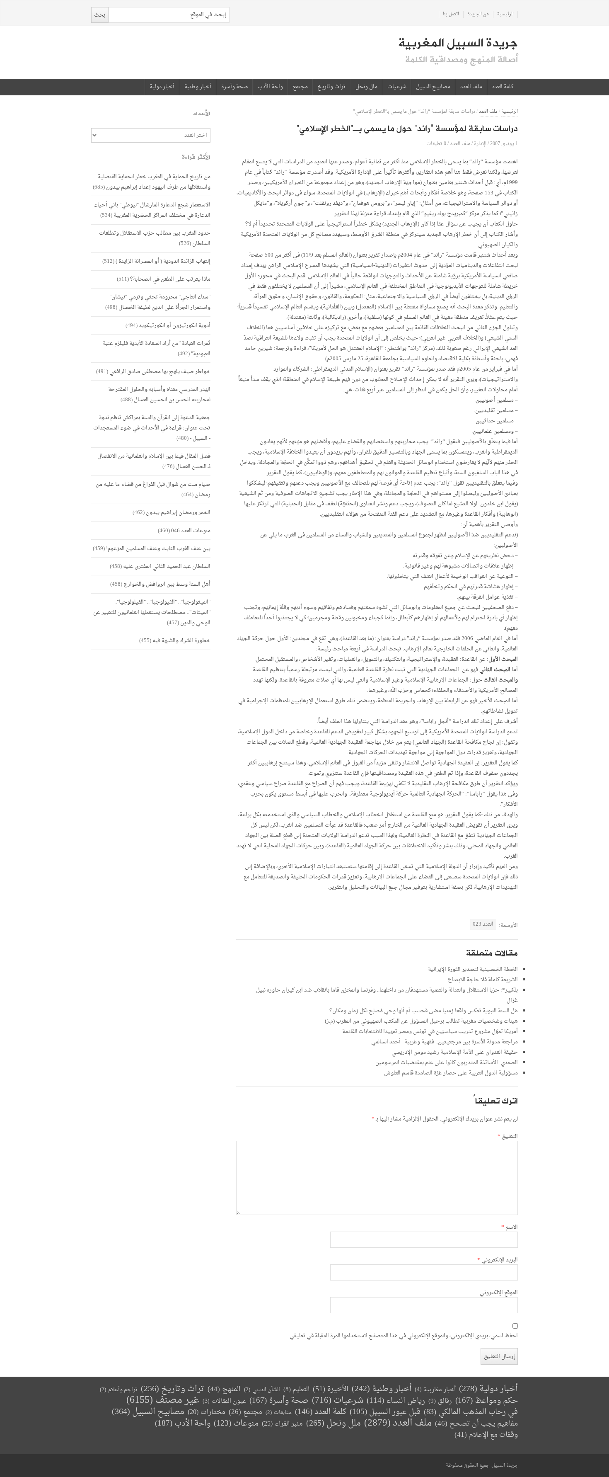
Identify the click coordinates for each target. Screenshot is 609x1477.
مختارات (206, 1412)
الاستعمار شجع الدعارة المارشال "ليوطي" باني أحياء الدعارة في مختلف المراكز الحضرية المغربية (152, 210)
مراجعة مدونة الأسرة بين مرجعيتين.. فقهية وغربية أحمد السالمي (444, 1042)
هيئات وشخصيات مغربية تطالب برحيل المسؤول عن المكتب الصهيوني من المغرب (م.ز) (421, 1021)
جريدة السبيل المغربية (458, 43)
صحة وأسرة (234, 87)
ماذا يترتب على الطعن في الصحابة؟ (170, 279)
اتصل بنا (451, 14)
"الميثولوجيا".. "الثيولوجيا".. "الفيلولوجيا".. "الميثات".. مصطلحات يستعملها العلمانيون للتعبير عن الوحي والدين (151, 612)
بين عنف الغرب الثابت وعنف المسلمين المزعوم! (158, 548)
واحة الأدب (270, 87)
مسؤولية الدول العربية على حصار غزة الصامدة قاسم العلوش (451, 1073)
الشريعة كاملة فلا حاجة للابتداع (483, 980)
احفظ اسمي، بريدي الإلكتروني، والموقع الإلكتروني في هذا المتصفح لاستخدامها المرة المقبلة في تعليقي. (403, 1336)
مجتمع (300, 87)
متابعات (279, 1412)
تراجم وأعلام (119, 1390)
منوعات (236, 1424)
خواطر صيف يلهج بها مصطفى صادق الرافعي (159, 371)
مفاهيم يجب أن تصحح (476, 1424)
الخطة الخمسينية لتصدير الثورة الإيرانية (473, 969)
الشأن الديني (262, 1390)
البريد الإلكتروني (497, 1260)
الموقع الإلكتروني (499, 1293)
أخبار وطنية (197, 87)
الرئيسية (505, 14)
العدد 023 (483, 924)
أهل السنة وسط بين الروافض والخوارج (166, 584)
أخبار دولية (162, 87)
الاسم (509, 1227)
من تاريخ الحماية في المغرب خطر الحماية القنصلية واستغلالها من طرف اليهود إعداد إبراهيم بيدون (154, 182)
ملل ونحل (366, 87)
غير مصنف (162, 1400)
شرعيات (396, 87)
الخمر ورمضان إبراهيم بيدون (178, 512)
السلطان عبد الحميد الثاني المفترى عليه (166, 566)
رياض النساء (396, 1401)
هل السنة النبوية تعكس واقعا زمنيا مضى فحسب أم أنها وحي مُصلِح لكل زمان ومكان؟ (423, 1011)
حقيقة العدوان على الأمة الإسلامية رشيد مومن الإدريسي (455, 1052)
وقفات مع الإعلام (486, 1435)
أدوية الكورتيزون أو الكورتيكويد (174, 325)
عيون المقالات (224, 1401)
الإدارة (480, 143)
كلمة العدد (502, 87)
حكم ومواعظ (486, 1401)
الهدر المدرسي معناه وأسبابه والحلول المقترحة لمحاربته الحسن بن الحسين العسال (159, 394)
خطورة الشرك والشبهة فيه (181, 640)
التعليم (296, 1390)
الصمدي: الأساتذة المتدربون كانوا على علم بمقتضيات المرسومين (446, 1062)
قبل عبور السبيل (385, 1412)
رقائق (440, 1401)
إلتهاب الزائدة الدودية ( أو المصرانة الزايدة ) (163, 261)
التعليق (508, 1137)
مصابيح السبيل (433, 87)
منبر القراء (282, 1424)
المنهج (224, 1389)
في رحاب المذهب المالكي (471, 1412)
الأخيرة (330, 1389)
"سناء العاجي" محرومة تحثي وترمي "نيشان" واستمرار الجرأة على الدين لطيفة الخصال (159, 302)
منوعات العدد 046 (190, 531)
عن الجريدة (478, 14)
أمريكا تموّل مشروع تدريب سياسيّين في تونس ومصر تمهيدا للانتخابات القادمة (430, 1031)
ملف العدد (471, 87)
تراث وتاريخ (331, 87)
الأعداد (201, 114)
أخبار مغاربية (435, 1390)
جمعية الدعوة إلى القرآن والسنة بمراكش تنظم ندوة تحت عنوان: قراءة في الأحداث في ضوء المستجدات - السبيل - (151, 428)
